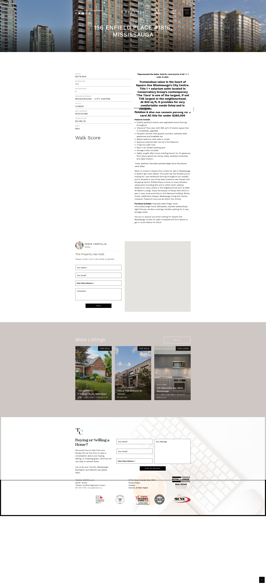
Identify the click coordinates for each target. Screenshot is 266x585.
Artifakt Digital (142, 488)
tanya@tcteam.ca (98, 10)
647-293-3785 (82, 10)
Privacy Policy (134, 483)
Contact (132, 485)
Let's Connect (158, 12)
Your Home (145, 108)
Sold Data (174, 12)
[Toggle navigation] (187, 13)
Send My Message (152, 468)
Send (98, 305)
